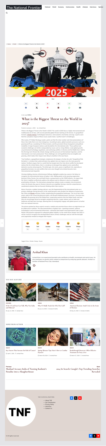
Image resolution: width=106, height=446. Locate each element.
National (47, 7)
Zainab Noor (20, 311)
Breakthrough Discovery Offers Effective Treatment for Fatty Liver (83, 351)
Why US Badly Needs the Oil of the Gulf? (51, 306)
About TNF (48, 400)
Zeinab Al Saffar (53, 309)
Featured (8, 303)
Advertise (48, 406)
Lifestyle (85, 7)
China (27, 241)
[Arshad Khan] (19, 258)
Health (78, 7)
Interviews (93, 7)
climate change (32, 135)
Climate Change (33, 241)
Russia (32, 193)
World (54, 7)
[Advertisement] (53, 30)
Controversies (70, 7)
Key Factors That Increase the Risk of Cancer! (21, 350)
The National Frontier (24, 7)
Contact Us (48, 408)
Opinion (100, 7)
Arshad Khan (42, 128)
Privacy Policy (49, 404)
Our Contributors (50, 402)
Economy (61, 7)
